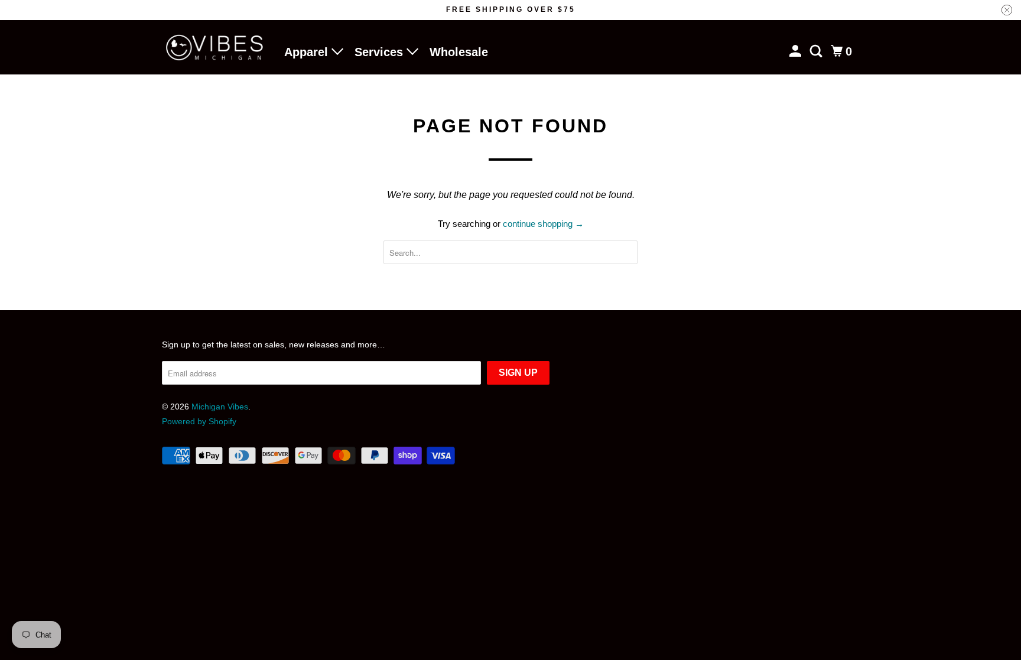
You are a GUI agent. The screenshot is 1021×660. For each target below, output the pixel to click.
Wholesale (459, 51)
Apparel (307, 51)
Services (381, 51)
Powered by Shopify (199, 421)
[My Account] (796, 51)
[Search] (817, 51)
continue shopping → (543, 224)
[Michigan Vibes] (215, 47)
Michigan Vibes (219, 406)
